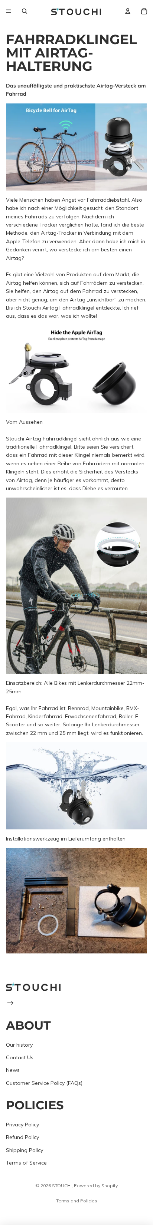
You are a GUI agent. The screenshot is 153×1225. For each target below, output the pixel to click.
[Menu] (8, 11)
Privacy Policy (22, 1124)
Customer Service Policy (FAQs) (44, 1083)
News (13, 1070)
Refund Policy (22, 1137)
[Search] (24, 11)
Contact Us (19, 1057)
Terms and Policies (76, 1200)
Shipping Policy (24, 1149)
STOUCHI (62, 1185)
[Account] (128, 11)
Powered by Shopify (96, 1185)
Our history (19, 1044)
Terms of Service (26, 1162)
